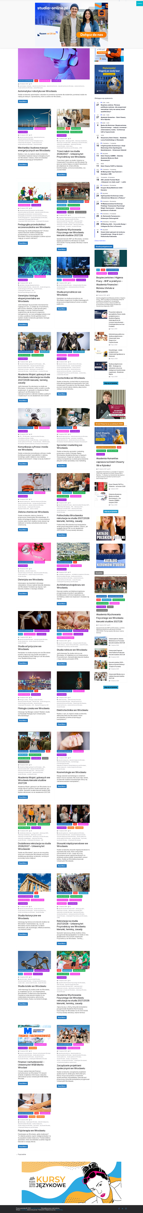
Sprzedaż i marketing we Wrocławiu (69, 446)
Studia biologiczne (40, 276)
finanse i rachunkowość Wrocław (41, 1053)
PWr (72, 507)
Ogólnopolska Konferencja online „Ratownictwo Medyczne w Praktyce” (113, 197)
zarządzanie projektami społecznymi (66, 1062)
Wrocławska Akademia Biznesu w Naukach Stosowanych (33, 443)
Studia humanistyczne (37, 900)
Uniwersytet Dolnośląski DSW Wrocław (28, 219)
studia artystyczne (23, 641)
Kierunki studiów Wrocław (26, 80)
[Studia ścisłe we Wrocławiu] (34, 960)
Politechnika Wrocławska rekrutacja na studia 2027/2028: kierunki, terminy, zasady (73, 518)
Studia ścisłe (28, 974)
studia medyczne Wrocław (36, 574)
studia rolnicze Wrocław (63, 369)
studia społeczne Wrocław (25, 441)
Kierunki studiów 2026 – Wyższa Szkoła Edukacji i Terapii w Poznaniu (117, 664)
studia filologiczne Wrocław (25, 703)
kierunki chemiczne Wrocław (38, 501)
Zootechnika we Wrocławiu (71, 378)
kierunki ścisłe (23, 979)
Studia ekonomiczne (63, 431)
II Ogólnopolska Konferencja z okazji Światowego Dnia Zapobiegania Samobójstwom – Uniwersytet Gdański (113, 148)
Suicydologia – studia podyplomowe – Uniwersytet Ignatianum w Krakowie (117, 353)
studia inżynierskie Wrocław (64, 367)
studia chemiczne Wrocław (36, 505)
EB (70, 138)
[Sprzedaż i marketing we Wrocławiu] (73, 417)
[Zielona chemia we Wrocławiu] (34, 482)
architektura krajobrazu (64, 574)
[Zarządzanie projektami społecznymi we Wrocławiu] (73, 1034)
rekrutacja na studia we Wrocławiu (66, 990)
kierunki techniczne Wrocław (65, 86)
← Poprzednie (21, 1154)
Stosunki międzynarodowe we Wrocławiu (72, 845)
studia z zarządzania (71, 1058)
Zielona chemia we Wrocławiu (33, 511)
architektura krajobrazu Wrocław (80, 574)
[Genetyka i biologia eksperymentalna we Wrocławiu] (34, 266)
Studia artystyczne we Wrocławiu (29, 648)
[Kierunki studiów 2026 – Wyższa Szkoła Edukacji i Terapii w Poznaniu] (101, 665)
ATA (21, 436)
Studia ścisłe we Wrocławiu (32, 986)
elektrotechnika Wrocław (74, 699)
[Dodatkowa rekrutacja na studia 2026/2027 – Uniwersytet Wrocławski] (34, 814)
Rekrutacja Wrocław (76, 132)
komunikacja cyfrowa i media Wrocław (28, 440)
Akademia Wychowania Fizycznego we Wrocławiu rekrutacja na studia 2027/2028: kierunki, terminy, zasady (73, 999)
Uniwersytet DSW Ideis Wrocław (26, 221)
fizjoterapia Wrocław (31, 1122)
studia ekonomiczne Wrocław (77, 440)
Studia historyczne (24, 900)
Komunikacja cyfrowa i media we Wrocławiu (33, 448)
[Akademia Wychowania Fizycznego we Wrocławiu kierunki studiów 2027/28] (73, 191)
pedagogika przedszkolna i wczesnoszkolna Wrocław (32, 216)
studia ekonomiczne (62, 440)
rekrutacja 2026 (76, 128)
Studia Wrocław (56, 80)
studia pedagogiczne (24, 217)
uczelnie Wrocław (76, 226)
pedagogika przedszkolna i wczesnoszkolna (30, 214)
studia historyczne (39, 908)
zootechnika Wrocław (62, 374)
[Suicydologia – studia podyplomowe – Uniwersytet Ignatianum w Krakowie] (101, 354)
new (36, 80)
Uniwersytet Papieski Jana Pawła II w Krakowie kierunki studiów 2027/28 (117, 652)
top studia (83, 838)
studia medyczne (22, 574)
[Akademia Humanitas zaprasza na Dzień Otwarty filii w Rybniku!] (111, 435)
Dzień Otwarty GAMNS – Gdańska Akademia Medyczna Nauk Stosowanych (112, 158)
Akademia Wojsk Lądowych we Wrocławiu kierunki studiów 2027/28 (34, 780)
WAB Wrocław (46, 441)
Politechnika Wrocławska (24, 142)
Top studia (71, 827)
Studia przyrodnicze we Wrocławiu (69, 293)
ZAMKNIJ (139, 3)
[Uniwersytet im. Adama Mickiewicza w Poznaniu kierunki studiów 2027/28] (101, 641)
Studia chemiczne (40, 492)
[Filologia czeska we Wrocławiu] (34, 680)
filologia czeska (24, 699)
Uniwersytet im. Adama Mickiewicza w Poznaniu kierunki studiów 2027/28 (117, 641)
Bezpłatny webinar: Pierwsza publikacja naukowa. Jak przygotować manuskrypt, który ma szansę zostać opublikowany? (113, 108)
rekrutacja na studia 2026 (63, 142)
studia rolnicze (76, 367)
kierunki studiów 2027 (23, 366)
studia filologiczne (45, 701)
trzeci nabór (69, 146)
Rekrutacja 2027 (62, 205)
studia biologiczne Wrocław (25, 288)
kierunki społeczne (63, 833)
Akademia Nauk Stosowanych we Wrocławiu (31, 210)
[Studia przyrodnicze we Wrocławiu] (73, 266)
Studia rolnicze (62, 355)
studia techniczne (79, 86)
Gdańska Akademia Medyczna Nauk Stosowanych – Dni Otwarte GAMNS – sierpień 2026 (115, 498)
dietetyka (22, 571)
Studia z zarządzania (73, 1048)
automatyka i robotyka (25, 86)
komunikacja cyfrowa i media (25, 438)
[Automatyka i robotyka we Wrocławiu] (54, 59)
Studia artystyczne (30, 634)
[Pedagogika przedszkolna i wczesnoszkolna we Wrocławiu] (34, 191)
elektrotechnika (62, 699)
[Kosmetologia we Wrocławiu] (73, 741)
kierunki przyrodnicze (64, 1053)
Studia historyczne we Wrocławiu (29, 917)
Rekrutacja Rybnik (112, 450)
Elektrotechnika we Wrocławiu (72, 710)
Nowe (67, 128)
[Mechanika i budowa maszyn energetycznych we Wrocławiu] (34, 118)
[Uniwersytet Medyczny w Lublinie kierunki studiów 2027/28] (101, 677)
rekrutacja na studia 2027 (75, 223)
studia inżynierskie (79, 351)
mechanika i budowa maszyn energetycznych (30, 141)
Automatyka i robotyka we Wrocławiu (57, 1)
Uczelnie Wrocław (81, 212)
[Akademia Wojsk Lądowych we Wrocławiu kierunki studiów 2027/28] (34, 741)
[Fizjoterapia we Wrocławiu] (34, 1103)
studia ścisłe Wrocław (31, 983)
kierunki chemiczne (25, 501)
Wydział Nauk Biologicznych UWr (27, 292)
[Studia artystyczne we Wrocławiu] (34, 620)
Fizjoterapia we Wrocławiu (31, 1130)
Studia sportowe (75, 208)
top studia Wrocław (62, 840)
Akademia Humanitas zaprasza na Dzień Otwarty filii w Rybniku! (110, 462)
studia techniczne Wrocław (25, 88)
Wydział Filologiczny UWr (42, 705)
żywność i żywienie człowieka (65, 637)
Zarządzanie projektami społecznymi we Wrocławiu (71, 1067)
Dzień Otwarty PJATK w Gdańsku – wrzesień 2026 (117, 485)
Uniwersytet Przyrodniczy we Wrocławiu (67, 148)
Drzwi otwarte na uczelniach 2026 (106, 447)
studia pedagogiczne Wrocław (39, 217)
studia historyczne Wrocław (25, 910)
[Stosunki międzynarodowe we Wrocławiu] (73, 814)
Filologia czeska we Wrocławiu (34, 708)
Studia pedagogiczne (24, 205)
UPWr (80, 148)
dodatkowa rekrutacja (25, 833)
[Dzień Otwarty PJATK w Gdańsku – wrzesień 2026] (101, 486)
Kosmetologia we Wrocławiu (71, 772)
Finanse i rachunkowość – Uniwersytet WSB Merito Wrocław (31, 1064)
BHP (98, 269)
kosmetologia (75, 762)
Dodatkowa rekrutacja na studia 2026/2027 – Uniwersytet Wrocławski (34, 846)
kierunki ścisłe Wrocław (34, 979)
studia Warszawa (38, 88)
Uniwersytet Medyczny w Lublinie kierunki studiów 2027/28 (117, 676)
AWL (44, 364)
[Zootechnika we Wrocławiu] (73, 341)
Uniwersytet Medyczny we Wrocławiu (28, 1127)
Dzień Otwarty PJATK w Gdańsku (112, 166)
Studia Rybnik (100, 454)
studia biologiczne (45, 287)
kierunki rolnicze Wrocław (74, 364)
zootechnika (82, 373)
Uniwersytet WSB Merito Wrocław (38, 1058)
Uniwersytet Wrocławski (42, 221)
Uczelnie (70, 212)
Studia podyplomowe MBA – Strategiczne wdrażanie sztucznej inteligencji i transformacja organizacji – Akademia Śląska (117, 369)
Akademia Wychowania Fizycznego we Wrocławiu (71, 217)
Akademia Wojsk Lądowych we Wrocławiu (31, 364)
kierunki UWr (35, 287)
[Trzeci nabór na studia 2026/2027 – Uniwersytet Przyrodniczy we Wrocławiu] (73, 118)
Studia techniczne (45, 80)
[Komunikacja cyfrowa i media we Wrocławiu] (34, 417)
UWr (33, 290)
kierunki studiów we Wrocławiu (26, 212)
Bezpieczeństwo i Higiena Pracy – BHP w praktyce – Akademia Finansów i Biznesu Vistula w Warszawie (109, 284)
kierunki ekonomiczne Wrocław (79, 436)
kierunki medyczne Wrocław (25, 572)
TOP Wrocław (79, 827)
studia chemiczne (23, 505)
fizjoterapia (22, 1122)
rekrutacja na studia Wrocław (79, 142)
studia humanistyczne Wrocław (26, 912)
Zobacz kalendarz (100, 241)
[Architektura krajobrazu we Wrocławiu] (73, 552)
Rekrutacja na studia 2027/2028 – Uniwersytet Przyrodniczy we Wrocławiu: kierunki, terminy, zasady (71, 925)
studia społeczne (44, 440)
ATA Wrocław (26, 436)
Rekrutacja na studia (63, 132)
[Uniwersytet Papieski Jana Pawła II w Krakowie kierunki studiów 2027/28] (101, 653)
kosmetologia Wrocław (63, 763)
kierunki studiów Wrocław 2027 (65, 221)
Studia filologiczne (24, 694)
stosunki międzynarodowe (78, 834)
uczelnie (68, 226)
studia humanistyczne (40, 910)
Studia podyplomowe (112, 269)
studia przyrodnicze (62, 287)
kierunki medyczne (31, 571)
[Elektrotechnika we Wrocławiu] (73, 680)
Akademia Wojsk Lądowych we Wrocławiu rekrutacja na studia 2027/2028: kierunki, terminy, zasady (34, 378)
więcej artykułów (110, 383)
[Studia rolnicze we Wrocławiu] (73, 620)
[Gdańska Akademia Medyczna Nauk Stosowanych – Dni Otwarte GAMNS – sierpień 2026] (101, 499)
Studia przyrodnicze (68, 280)
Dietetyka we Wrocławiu (30, 579)
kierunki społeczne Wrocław (76, 833)
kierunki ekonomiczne (64, 436)
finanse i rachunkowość (26, 1053)
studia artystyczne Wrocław (36, 641)
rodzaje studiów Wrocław (81, 276)
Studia (59, 280)
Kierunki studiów (62, 201)
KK (31, 84)
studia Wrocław (38, 144)
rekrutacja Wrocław (76, 144)
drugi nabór (61, 128)
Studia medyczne (39, 562)
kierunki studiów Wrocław (39, 86)
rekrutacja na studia (62, 223)
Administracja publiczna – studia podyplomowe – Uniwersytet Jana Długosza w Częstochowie (117, 338)
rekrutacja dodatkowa (81, 141)
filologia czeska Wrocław (35, 699)
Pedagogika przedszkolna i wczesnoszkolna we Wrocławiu (34, 226)
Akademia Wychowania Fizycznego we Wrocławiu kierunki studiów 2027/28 (70, 232)
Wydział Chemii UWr (23, 508)
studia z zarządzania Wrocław (65, 1060)
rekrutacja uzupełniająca (63, 144)
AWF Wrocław (60, 219)
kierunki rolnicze (62, 364)
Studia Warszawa (113, 273)
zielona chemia (34, 508)
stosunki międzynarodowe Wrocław (66, 836)
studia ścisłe (21, 983)
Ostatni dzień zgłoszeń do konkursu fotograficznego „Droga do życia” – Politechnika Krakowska (113, 234)
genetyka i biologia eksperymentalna (29, 285)
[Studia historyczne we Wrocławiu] (34, 882)
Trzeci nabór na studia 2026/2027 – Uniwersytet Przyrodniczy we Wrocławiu (71, 154)
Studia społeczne (44, 427)
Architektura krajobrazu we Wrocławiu (71, 586)
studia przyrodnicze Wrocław (76, 287)
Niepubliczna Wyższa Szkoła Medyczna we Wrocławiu (71, 765)
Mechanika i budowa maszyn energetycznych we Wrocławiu (34, 149)
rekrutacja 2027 (78, 221)
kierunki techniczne (52, 86)
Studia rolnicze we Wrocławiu (72, 649)
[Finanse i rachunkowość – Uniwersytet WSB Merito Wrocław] (34, 1034)
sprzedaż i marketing (76, 438)
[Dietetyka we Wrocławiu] (34, 552)
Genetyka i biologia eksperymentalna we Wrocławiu (29, 298)
